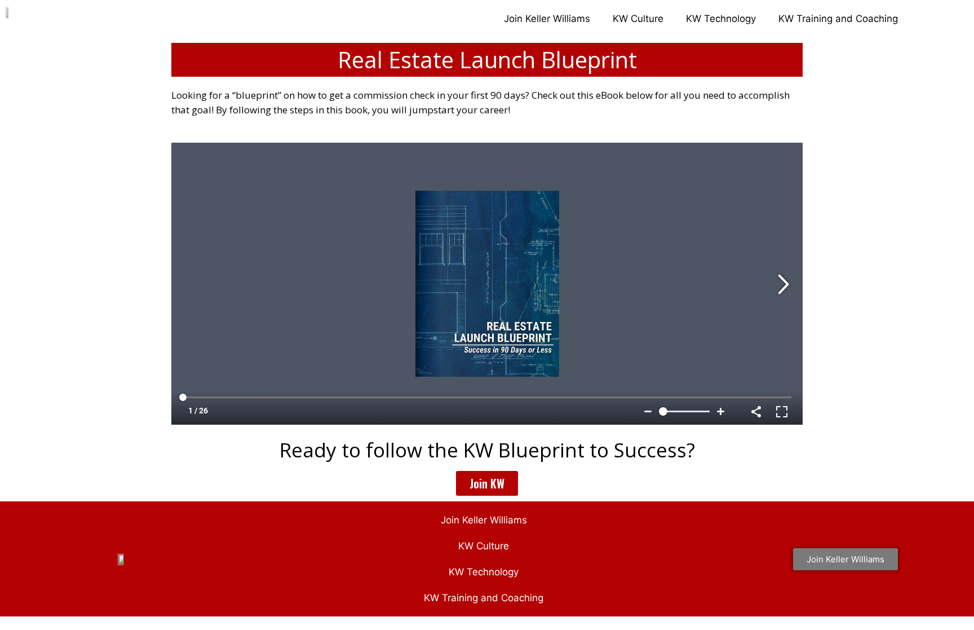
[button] (487, 483)
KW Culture (638, 18)
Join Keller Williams (547, 18)
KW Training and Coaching (838, 18)
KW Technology (721, 18)
